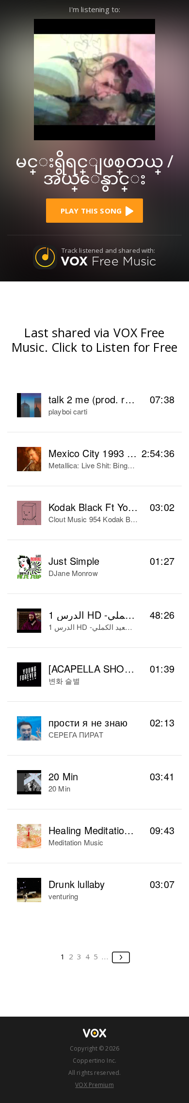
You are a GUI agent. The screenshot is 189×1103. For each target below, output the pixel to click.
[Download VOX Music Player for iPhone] (94, 78)
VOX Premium (94, 1085)
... (105, 956)
